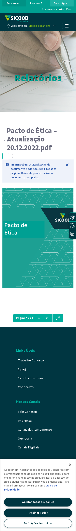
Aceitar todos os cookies (38, 502)
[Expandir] (58, 318)
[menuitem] (12, 3)
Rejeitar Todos (38, 512)
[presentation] (14, 3)
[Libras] (72, 217)
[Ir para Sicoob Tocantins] (16, 19)
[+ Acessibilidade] (72, 234)
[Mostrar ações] (12, 156)
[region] (38, 495)
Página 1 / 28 (24, 318)
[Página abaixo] (47, 318)
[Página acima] (39, 318)
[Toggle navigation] (66, 26)
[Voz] (72, 226)
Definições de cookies (38, 523)
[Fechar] (67, 165)
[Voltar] (4, 140)
